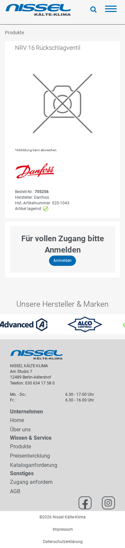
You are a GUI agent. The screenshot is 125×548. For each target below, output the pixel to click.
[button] (3, 324)
